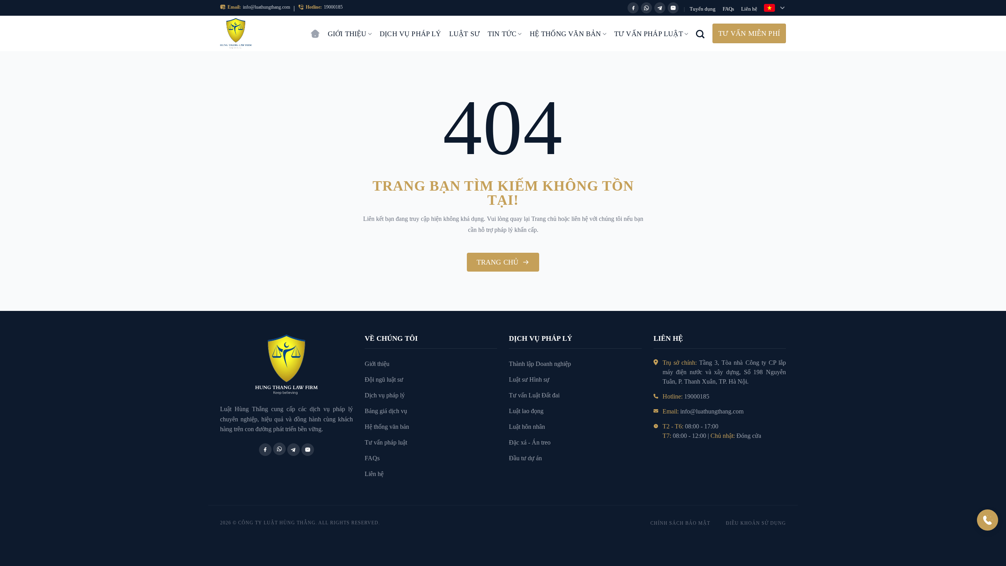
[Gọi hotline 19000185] (987, 520)
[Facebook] (633, 7)
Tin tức (502, 34)
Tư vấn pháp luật (648, 34)
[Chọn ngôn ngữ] (775, 8)
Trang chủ (315, 30)
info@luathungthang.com (266, 7)
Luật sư (464, 34)
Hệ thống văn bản (565, 34)
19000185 (333, 7)
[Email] (673, 7)
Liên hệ (749, 9)
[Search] (700, 33)
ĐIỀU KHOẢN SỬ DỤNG (756, 523)
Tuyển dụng (703, 9)
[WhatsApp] (646, 7)
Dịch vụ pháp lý (410, 34)
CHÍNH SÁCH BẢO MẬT (680, 523)
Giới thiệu (347, 34)
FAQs (728, 9)
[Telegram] (659, 7)
